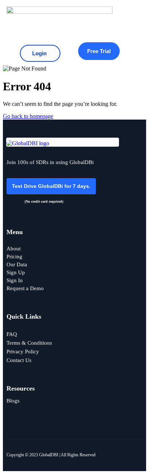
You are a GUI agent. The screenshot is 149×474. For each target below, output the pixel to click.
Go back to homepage (28, 116)
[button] (124, 20)
